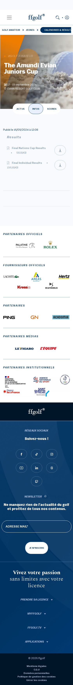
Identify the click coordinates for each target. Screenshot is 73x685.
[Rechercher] (57, 17)
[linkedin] (36, 468)
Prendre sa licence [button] (35, 599)
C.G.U (37, 669)
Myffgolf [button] (34, 613)
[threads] (51, 468)
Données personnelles (36, 673)
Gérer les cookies (36, 680)
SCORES (51, 109)
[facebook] (21, 454)
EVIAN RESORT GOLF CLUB (23, 88)
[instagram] (51, 454)
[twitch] (36, 481)
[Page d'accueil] (36, 17)
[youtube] (21, 468)
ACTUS (21, 109)
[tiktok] (36, 454)
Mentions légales (36, 666)
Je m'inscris (36, 548)
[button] (9, 17)
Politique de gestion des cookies (36, 676)
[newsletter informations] (45, 497)
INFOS (35, 109)
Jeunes (30, 30)
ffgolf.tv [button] (35, 627)
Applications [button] (35, 641)
